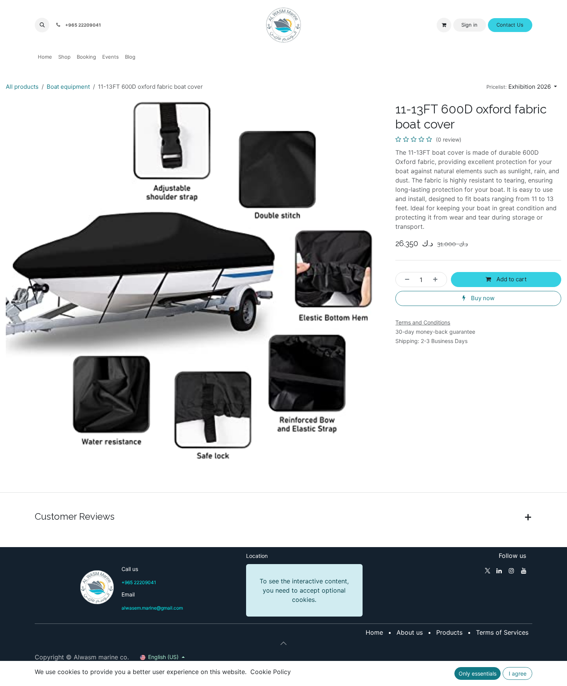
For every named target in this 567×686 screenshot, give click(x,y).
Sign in (469, 25)
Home (374, 632)
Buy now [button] (481, 298)
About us (410, 632)
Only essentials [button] (477, 673)
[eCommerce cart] (444, 25)
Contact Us (509, 25)
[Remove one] (405, 279)
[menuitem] (45, 57)
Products (449, 632)
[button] (42, 25)
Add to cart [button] (510, 279)
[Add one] (438, 279)
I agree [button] (517, 673)
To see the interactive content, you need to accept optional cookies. (304, 590)
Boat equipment (68, 86)
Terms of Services (502, 632)
